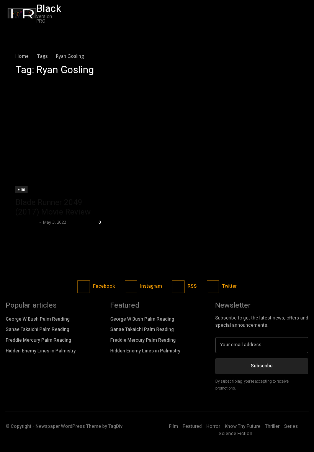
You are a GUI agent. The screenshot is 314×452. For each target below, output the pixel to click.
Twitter (229, 286)
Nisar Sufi (26, 222)
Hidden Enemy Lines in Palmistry (41, 350)
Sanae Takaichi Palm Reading (37, 329)
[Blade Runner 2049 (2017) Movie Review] (59, 138)
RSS (192, 286)
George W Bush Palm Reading (38, 319)
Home (22, 56)
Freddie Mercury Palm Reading (38, 340)
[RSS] (178, 286)
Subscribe (262, 365)
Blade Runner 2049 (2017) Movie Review (53, 207)
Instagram (151, 286)
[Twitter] (300, 13)
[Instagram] (131, 286)
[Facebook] (83, 286)
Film (21, 189)
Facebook (104, 286)
